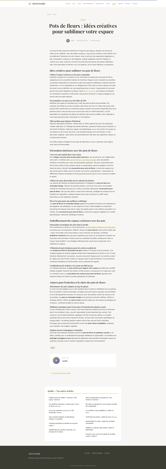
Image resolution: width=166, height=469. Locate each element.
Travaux (135, 3)
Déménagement (88, 3)
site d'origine (90, 91)
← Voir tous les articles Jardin (60, 373)
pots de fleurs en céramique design (83, 160)
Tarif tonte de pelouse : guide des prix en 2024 (101, 417)
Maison (120, 3)
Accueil (67, 3)
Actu (74, 3)
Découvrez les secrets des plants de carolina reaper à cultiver (100, 435)
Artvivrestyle (36, 3)
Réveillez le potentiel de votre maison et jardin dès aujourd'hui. (101, 405)
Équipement (100, 3)
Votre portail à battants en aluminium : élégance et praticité (62, 418)
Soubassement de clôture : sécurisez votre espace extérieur (63, 399)
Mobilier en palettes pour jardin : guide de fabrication (100, 429)
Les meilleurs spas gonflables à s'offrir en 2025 (100, 411)
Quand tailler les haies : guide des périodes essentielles (100, 422)
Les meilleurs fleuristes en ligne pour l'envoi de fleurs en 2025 (64, 405)
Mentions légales (97, 453)
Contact (107, 453)
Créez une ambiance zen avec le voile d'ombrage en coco (61, 411)
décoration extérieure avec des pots (101, 227)
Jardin (114, 3)
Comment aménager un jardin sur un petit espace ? (63, 424)
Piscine (127, 3)
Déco (79, 3)
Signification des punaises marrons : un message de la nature (62, 431)
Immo (108, 3)
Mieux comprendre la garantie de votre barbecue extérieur (99, 399)
